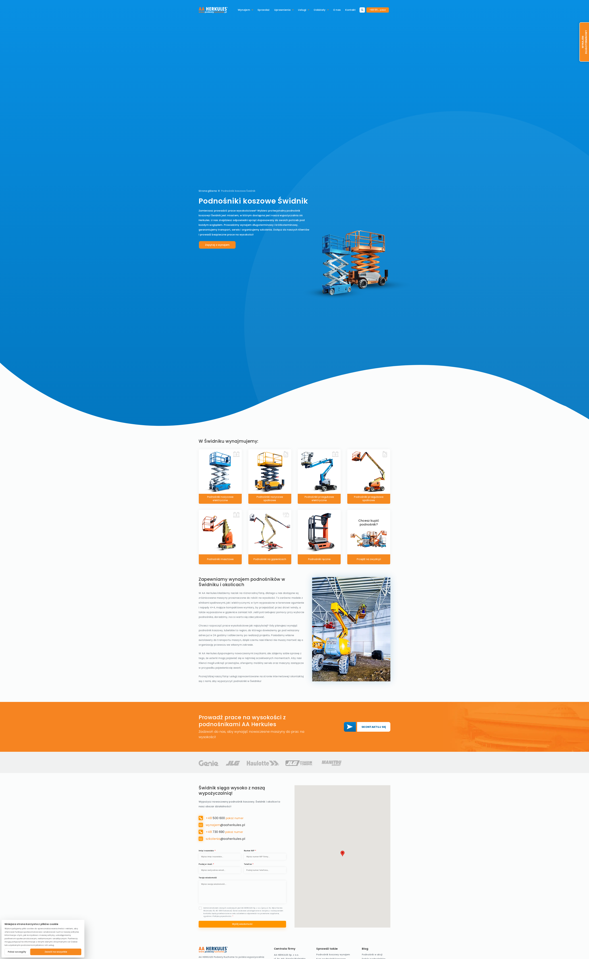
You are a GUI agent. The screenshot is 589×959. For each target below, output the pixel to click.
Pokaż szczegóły (17, 951)
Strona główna (208, 191)
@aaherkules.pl (225, 825)
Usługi (302, 10)
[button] (343, 853)
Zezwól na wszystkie (56, 951)
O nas (337, 10)
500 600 (216, 818)
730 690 (215, 832)
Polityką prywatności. (222, 916)
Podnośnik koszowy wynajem (333, 954)
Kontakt (350, 10)
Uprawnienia (282, 10)
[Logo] (213, 10)
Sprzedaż (264, 10)
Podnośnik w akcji (372, 954)
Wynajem (244, 10)
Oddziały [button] (320, 10)
